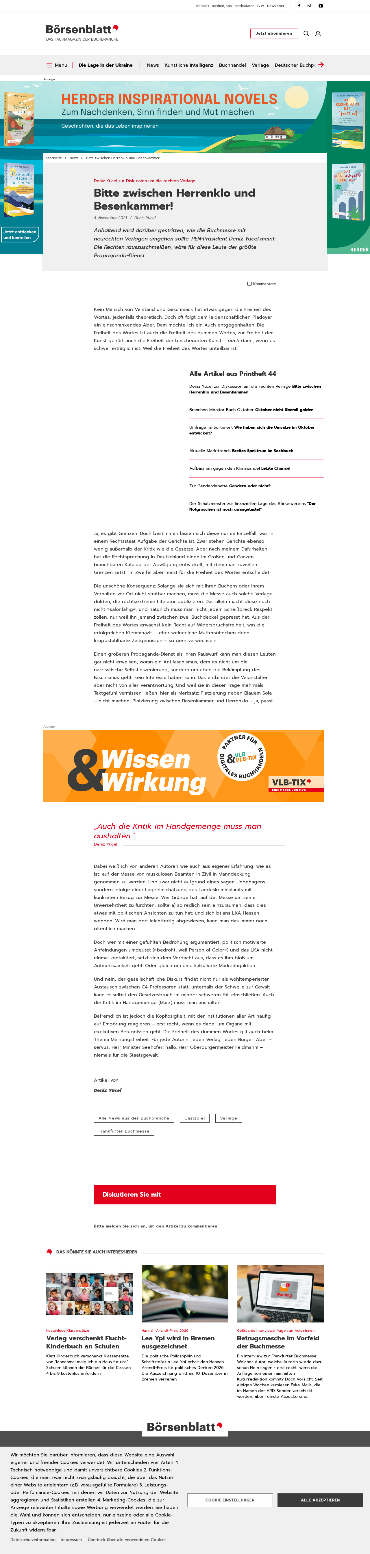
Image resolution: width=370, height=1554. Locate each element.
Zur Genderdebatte (230, 486)
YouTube (321, 6)
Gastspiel (194, 1118)
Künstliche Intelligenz (189, 65)
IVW (260, 5)
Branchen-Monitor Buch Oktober (251, 410)
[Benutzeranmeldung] (318, 33)
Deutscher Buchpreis (298, 65)
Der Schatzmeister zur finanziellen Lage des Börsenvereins (252, 506)
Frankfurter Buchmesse (124, 1131)
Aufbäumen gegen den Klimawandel (239, 468)
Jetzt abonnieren (274, 33)
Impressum (71, 1540)
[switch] (56, 65)
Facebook (299, 6)
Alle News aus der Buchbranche (134, 1118)
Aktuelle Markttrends (241, 451)
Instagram (309, 6)
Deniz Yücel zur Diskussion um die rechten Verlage (255, 389)
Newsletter (275, 5)
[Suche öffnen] (306, 33)
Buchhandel (232, 65)
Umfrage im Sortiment (251, 430)
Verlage (260, 65)
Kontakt (202, 5)
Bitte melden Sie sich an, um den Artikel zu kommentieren (155, 1226)
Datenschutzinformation (33, 1540)
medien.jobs (222, 5)
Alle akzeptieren (320, 1500)
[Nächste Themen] (321, 65)
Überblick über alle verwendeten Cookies (127, 1540)
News (153, 65)
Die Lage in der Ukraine (106, 65)
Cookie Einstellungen (230, 1500)
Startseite (54, 158)
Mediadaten (244, 5)
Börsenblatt (82, 29)
